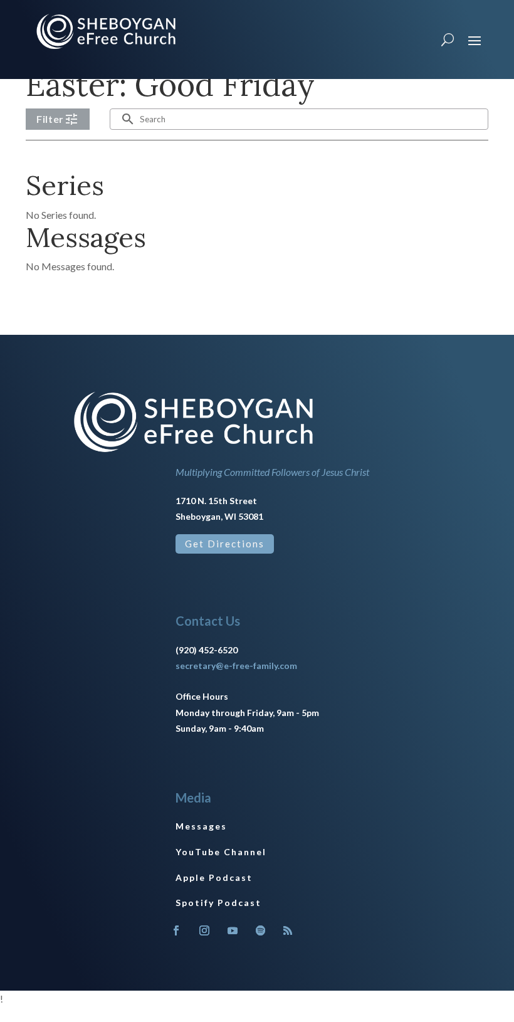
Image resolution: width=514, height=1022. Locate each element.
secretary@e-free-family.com (236, 665)
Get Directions (225, 543)
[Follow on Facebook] (176, 930)
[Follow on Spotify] (261, 930)
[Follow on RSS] (287, 930)
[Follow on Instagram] (204, 930)
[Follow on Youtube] (233, 930)
